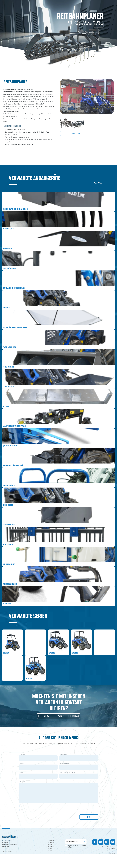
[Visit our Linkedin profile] (100, 842)
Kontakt (50, 850)
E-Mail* (22, 763)
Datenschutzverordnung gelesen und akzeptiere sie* (37, 805)
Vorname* (22, 754)
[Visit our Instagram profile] (106, 842)
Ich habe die (34, 805)
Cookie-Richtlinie (111, 848)
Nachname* (63, 754)
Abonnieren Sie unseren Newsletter (28, 809)
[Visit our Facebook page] (94, 842)
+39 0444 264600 (8, 848)
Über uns (50, 844)
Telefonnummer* (65, 763)
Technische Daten (73, 133)
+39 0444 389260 (8, 850)
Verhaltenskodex (111, 853)
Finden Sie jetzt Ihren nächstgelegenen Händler (58, 716)
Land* (21, 772)
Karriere (50, 848)
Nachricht (23, 781)
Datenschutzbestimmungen (108, 846)
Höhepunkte (51, 846)
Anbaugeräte (51, 842)
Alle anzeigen (100, 183)
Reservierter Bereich (53, 852)
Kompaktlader (51, 840)
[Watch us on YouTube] (112, 842)
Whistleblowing (111, 851)
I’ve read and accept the (77, 846)
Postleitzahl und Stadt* (67, 772)
